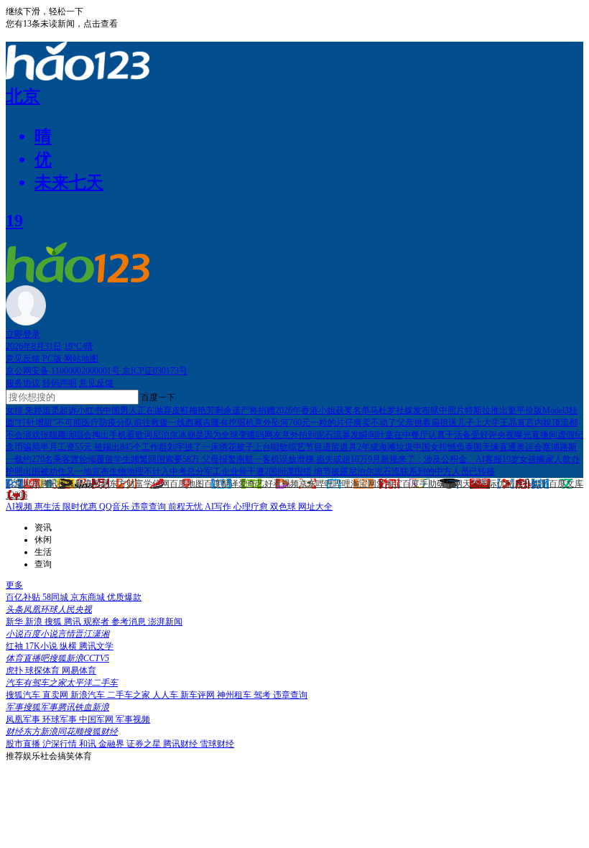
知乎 (540, 484)
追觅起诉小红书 (72, 410)
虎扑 (523, 484)
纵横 (69, 646)
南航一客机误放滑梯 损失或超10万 (302, 459)
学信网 (157, 484)
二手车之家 (129, 695)
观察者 (97, 622)
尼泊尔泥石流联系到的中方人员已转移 (421, 471)
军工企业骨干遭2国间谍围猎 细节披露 (276, 471)
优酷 (505, 484)
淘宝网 (363, 484)
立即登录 (23, 334)
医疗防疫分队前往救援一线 (133, 423)
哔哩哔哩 (333, 484)
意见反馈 (24, 359)
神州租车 (235, 695)
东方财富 (126, 484)
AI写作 (219, 507)
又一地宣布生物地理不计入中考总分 (135, 471)
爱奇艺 (251, 484)
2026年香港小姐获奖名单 (322, 410)
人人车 (166, 695)
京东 (307, 484)
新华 (15, 622)
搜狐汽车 (24, 695)
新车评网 (198, 695)
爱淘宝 (389, 484)
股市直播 (24, 744)
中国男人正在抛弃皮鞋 (146, 410)
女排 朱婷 (24, 410)
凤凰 (31, 484)
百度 (14, 484)
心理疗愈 (251, 507)
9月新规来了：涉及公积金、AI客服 (435, 459)
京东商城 (88, 597)
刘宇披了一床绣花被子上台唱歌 (227, 447)
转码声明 (59, 383)
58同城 (56, 597)
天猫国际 (480, 484)
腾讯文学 (96, 646)
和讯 (88, 744)
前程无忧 (186, 507)
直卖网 (56, 695)
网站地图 (81, 359)
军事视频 (133, 719)
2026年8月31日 (34, 346)
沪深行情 (60, 744)
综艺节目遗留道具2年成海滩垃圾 (350, 447)
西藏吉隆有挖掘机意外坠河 (237, 423)
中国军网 (97, 719)
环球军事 (60, 719)
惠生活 (48, 507)
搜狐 (66, 484)
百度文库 (566, 484)
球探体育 (43, 670)
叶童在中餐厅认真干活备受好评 (436, 435)
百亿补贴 (24, 597)
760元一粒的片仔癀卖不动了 (342, 423)
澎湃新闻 (165, 622)
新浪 (83, 484)
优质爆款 (124, 597)
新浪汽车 (88, 695)
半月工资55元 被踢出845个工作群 (103, 447)
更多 (14, 585)
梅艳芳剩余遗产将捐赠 (232, 410)
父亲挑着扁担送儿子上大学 (448, 423)
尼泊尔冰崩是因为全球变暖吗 (208, 435)
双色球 (284, 507)
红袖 (15, 646)
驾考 (263, 695)
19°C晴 (78, 346)
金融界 (112, 744)
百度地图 (187, 484)
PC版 (53, 359)
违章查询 (149, 507)
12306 (16, 495)
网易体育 (79, 670)
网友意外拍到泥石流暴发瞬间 (320, 435)
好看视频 (281, 484)
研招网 (450, 484)
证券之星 (144, 744)
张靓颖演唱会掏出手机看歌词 (96, 435)
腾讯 (48, 484)
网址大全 (315, 507)
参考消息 (129, 622)
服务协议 (23, 383)
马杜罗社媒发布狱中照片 (417, 410)
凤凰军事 (24, 719)
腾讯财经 (181, 744)
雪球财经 (217, 744)
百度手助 (419, 484)
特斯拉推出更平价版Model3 (517, 410)
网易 (100, 484)
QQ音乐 (115, 507)
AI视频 (20, 507)
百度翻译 (221, 484)
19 (14, 220)
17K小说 (42, 646)
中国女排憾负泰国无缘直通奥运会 (477, 447)
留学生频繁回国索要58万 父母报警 (170, 459)
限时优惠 (80, 507)
